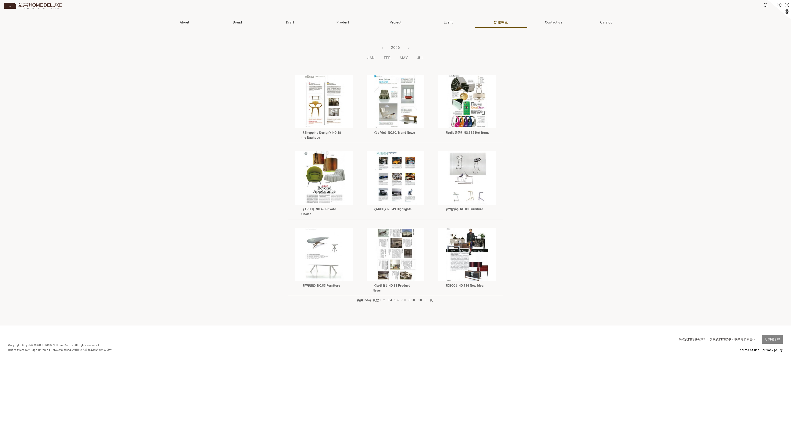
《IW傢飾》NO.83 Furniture (463, 209)
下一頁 (428, 300)
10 (413, 300)
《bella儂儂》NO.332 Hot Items (467, 132)
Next (409, 47)
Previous (382, 47)
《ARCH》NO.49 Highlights (392, 209)
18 (420, 300)
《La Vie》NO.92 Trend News (394, 132)
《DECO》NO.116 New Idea (464, 285)
